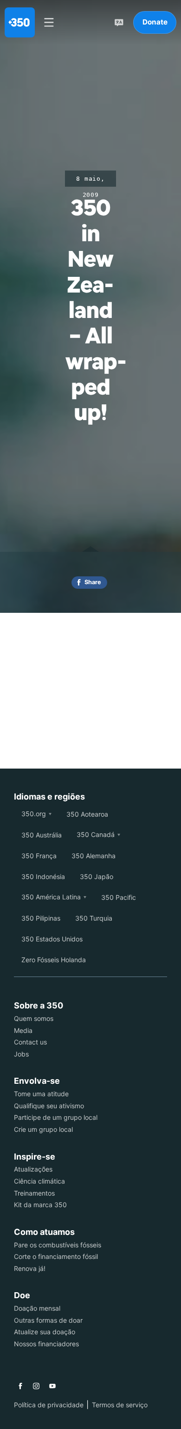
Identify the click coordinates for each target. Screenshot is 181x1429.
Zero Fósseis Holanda (53, 960)
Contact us (30, 1042)
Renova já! (29, 1268)
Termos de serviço (120, 1405)
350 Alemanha (93, 856)
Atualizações (33, 1169)
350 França (39, 856)
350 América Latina (51, 897)
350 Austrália (41, 835)
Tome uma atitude (41, 1094)
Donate (155, 22)
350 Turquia (93, 918)
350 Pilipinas (40, 918)
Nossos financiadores (46, 1344)
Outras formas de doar (48, 1320)
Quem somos (33, 1018)
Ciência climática (39, 1181)
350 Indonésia (43, 876)
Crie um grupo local (43, 1129)
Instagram (36, 1386)
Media (23, 1030)
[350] (20, 22)
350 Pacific (118, 897)
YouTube (52, 1386)
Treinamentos (34, 1193)
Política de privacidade (49, 1405)
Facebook (20, 1386)
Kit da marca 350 (40, 1205)
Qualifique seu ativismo (49, 1106)
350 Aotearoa (87, 814)
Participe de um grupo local (55, 1117)
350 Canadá (96, 834)
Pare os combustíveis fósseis (57, 1245)
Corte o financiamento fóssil (56, 1256)
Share (92, 582)
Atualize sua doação (44, 1332)
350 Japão (96, 876)
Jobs (21, 1054)
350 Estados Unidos (52, 939)
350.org (33, 814)
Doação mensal (37, 1308)
